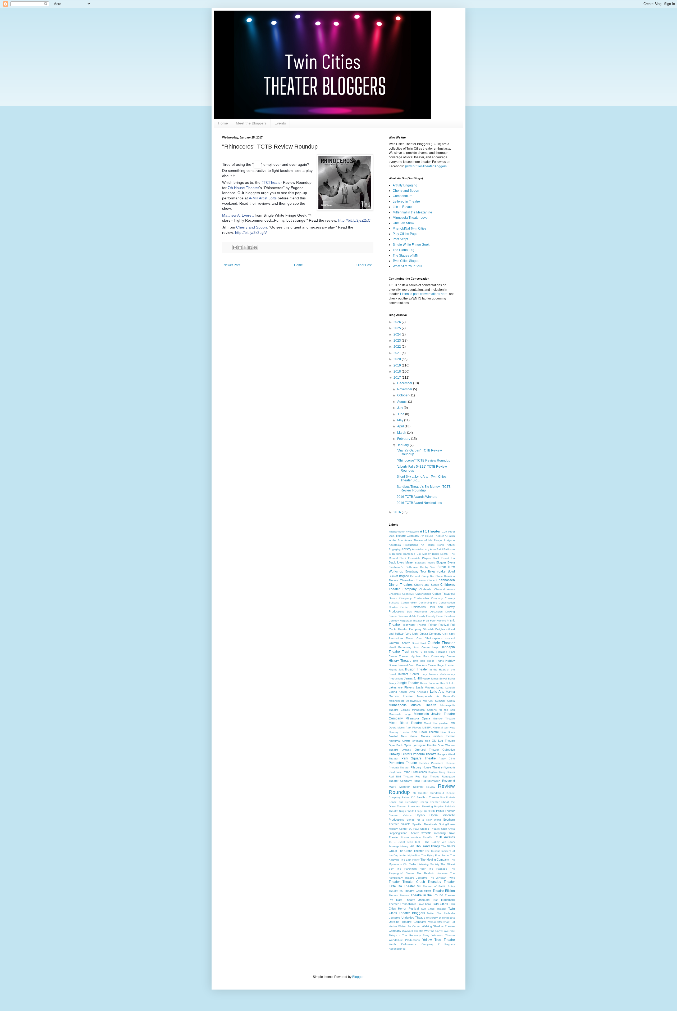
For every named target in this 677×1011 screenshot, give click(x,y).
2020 (398, 359)
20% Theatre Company (404, 535)
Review (430, 786)
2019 (398, 365)
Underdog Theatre (413, 917)
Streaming (439, 833)
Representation (431, 780)
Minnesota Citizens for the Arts (433, 709)
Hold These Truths (432, 660)
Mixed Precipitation (436, 723)
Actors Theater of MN (418, 540)
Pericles (424, 763)
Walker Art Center (409, 926)
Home (223, 123)
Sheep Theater (430, 801)
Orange (406, 749)
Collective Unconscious (416, 593)
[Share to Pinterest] (255, 247)
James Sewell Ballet (443, 678)
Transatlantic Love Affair (415, 904)
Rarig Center (447, 772)
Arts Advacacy (420, 549)
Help (435, 647)
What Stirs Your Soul (407, 266)
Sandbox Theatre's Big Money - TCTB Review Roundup (424, 488)
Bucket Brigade (399, 576)
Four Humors (438, 620)
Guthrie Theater (441, 643)
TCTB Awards (444, 837)
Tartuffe (427, 837)
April (401, 426)
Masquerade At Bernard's (436, 696)
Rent (417, 780)
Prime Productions (415, 771)
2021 (398, 353)
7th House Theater (243, 188)
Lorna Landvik (445, 687)
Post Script (400, 239)
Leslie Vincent (425, 687)
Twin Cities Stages (406, 261)
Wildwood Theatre (443, 935)
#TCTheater (430, 531)
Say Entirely (447, 797)
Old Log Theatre (443, 740)
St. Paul (414, 828)
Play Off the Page (405, 234)
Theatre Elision (444, 891)
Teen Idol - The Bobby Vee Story (431, 841)
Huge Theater (446, 665)
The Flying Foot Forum (435, 855)
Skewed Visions (400, 815)
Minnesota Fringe (400, 714)
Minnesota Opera (418, 718)
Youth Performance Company (411, 944)
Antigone (449, 540)
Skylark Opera (426, 815)
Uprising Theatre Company (407, 921)
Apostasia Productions (403, 544)
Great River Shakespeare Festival (430, 638)
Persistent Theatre (443, 763)
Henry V (416, 651)
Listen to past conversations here (423, 294)
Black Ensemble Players (415, 558)
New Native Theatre (415, 736)
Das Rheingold (417, 611)
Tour (435, 899)
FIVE (426, 620)
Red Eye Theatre (427, 776)
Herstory (429, 651)
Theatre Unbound (417, 899)
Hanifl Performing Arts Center (409, 647)
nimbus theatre (444, 736)
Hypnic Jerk (396, 669)
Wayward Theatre (412, 930)
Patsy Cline (447, 758)
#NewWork (412, 531)
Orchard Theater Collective (435, 749)
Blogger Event (445, 562)
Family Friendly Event (430, 616)
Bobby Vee (427, 567)
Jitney (392, 683)
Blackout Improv (425, 562)
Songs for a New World (423, 819)
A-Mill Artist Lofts (263, 198)
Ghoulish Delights (434, 629)
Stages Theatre (430, 828)
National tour (441, 727)
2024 (398, 334)
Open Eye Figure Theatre (420, 745)
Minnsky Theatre (444, 718)
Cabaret (415, 576)
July (400, 408)
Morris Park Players (409, 727)
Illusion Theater (416, 669)
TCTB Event (397, 841)
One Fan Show (403, 223)
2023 (398, 340)
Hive (415, 660)
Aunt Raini (436, 549)
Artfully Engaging (405, 185)
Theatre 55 (396, 890)
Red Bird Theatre (401, 776)
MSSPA (427, 727)
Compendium (402, 196)
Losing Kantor (398, 691)
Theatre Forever (399, 895)
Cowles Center (399, 607)
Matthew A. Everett (238, 215)
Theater (394, 882)
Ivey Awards (430, 674)
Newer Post (231, 265)
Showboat (414, 806)
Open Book (396, 745)
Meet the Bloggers (251, 123)
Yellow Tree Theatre (438, 940)
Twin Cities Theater (433, 908)
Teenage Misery (398, 846)
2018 (398, 371)
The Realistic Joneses (432, 873)
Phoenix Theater (399, 767)
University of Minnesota (440, 917)
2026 (398, 322)
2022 (398, 346)
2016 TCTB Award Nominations (419, 503)
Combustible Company (428, 598)
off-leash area (421, 740)
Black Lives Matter (401, 562)
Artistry (406, 549)
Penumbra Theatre (403, 763)
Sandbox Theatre (428, 797)
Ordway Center (399, 754)
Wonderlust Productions (404, 939)
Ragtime (433, 772)
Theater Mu (412, 886)
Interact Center (408, 674)
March (402, 433)
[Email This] (235, 247)
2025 (398, 328)
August (402, 402)
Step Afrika (448, 828)
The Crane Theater (411, 850)
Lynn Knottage (418, 691)
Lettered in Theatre (406, 201)
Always (438, 540)
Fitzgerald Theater (411, 620)
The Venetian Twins (442, 877)
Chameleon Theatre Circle (417, 580)
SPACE (405, 824)
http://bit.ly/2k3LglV (251, 232)
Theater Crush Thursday (421, 882)
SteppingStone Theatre (404, 833)
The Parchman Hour (411, 868)
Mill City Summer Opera (439, 700)
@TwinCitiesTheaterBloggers (426, 166)
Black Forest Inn (444, 558)
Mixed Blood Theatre (405, 723)
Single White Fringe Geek (411, 245)
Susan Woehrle (411, 837)
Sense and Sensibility (403, 801)
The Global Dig (403, 250)
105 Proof (448, 531)
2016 (398, 512)
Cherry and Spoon (251, 227)
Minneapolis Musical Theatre (412, 705)
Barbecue (409, 553)
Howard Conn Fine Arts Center (417, 665)
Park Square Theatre (418, 758)
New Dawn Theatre (424, 731)
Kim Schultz (447, 683)
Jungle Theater (408, 683)
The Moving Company (434, 859)
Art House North (432, 544)
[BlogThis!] (240, 247)
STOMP (426, 833)
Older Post (364, 265)
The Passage (437, 868)
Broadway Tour (415, 571)
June (401, 414)
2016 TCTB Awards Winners (417, 497)
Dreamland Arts (407, 616)
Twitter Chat (434, 913)
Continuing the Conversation (437, 602)
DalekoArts (418, 607)
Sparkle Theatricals (424, 824)
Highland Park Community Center (433, 656)
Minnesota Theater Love (410, 218)
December (405, 383)
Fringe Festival (438, 624)
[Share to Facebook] (250, 247)
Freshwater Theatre (414, 624)
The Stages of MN (405, 255)
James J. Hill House (417, 678)
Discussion (436, 611)
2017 (398, 377)
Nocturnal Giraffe (399, 740)
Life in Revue (402, 207)
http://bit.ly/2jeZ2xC (354, 220)
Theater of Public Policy (439, 886)
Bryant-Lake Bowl (441, 571)
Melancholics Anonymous (405, 700)
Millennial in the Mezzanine (412, 212)
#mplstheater (397, 531)
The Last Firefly (409, 859)
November (405, 389)
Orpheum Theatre (424, 754)
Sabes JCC (408, 797)
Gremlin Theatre (399, 643)
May (400, 420)
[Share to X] (245, 247)
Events (280, 123)
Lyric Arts (437, 692)
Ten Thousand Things (424, 846)
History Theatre (400, 661)
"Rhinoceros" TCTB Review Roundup (423, 460)
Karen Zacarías (429, 683)
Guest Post (419, 643)
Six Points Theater (443, 810)
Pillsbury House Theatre (426, 767)
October (403, 395)
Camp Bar (428, 576)
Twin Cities (440, 904)
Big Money (424, 553)
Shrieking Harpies (432, 806)
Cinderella (425, 589)
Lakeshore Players (401, 687)
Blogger (357, 977)
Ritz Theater (419, 792)
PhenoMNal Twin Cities (409, 228)
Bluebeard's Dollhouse (403, 567)
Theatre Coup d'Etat (417, 890)
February (404, 439)
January (403, 445)
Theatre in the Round (427, 895)
